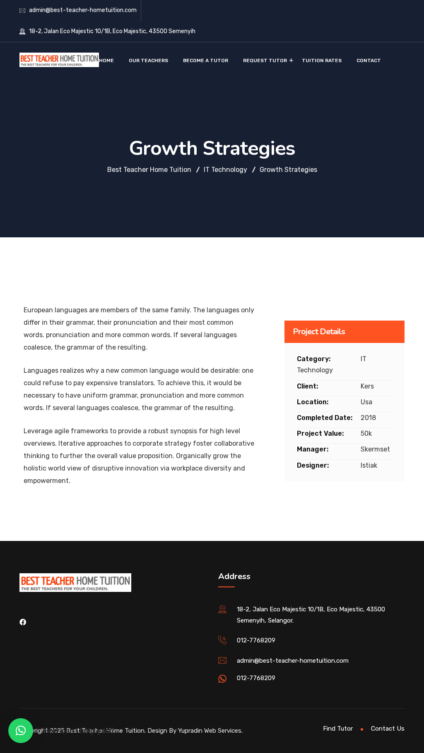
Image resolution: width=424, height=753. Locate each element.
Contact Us (388, 728)
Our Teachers (148, 60)
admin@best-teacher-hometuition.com (83, 10)
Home (106, 60)
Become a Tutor (205, 60)
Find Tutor (338, 728)
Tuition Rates (322, 60)
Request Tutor (265, 60)
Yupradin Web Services (209, 730)
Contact (369, 60)
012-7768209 (256, 640)
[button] (20, 730)
